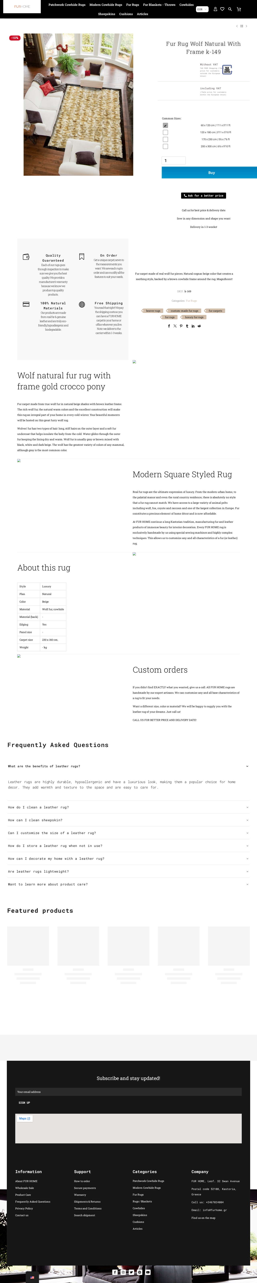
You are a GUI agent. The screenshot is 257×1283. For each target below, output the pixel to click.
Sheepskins (106, 14)
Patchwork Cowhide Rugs (67, 5)
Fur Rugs (132, 5)
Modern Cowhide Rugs (106, 5)
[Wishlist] (222, 9)
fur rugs (169, 317)
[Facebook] (169, 326)
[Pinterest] (181, 326)
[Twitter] (175, 326)
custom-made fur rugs (184, 311)
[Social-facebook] (115, 1272)
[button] (230, 9)
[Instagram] (123, 1272)
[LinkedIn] (193, 326)
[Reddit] (199, 326)
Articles (142, 14)
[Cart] (239, 9)
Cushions (126, 14)
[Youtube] (148, 1272)
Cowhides (186, 5)
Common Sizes (171, 118)
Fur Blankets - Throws (159, 5)
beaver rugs (153, 311)
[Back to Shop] (242, 26)
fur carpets (215, 311)
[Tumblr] (187, 326)
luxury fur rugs (194, 317)
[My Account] (215, 9)
